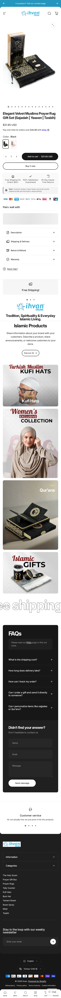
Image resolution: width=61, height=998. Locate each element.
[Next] (57, 3)
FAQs (28, 642)
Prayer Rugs (8, 883)
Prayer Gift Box (10, 879)
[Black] (6, 144)
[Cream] (13, 144)
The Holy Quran (10, 875)
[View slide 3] (34, 300)
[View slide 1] (27, 300)
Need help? (12, 269)
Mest (5, 909)
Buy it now (30, 166)
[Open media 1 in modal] (53, 25)
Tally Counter (9, 888)
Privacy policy (22, 985)
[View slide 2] (30, 300)
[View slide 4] (35, 826)
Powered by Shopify (37, 981)
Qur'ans (47, 490)
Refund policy (10, 985)
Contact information (49, 985)
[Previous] (4, 3)
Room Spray (8, 905)
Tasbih (6, 913)
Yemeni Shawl (9, 900)
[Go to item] (8, 107)
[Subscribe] (53, 941)
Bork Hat (7, 896)
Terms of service (34, 985)
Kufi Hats (30, 400)
